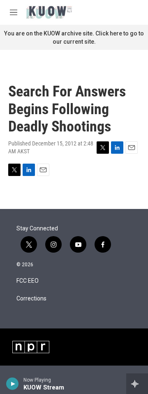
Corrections (31, 299)
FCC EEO (27, 281)
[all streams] (137, 383)
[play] (12, 384)
